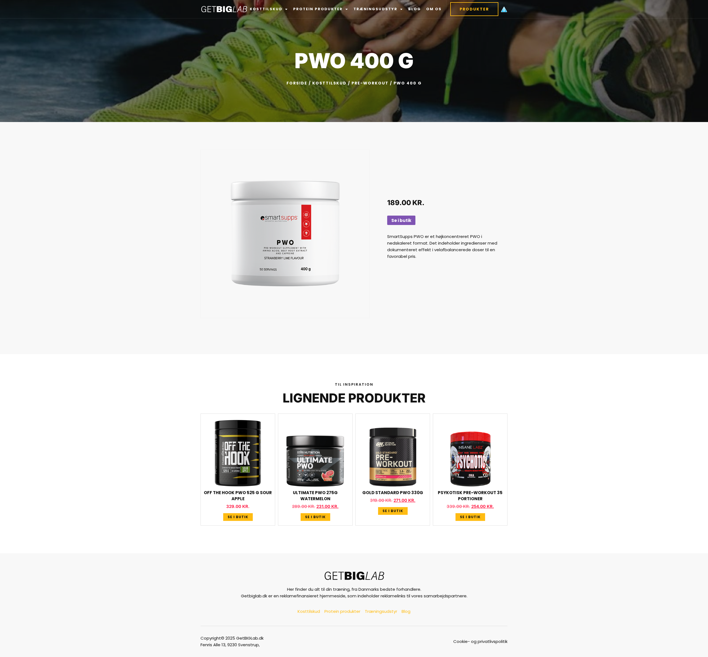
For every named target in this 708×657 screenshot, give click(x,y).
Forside (297, 83)
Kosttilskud (266, 9)
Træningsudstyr (375, 9)
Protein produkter (318, 9)
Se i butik (401, 220)
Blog (414, 9)
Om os (434, 9)
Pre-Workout (370, 83)
